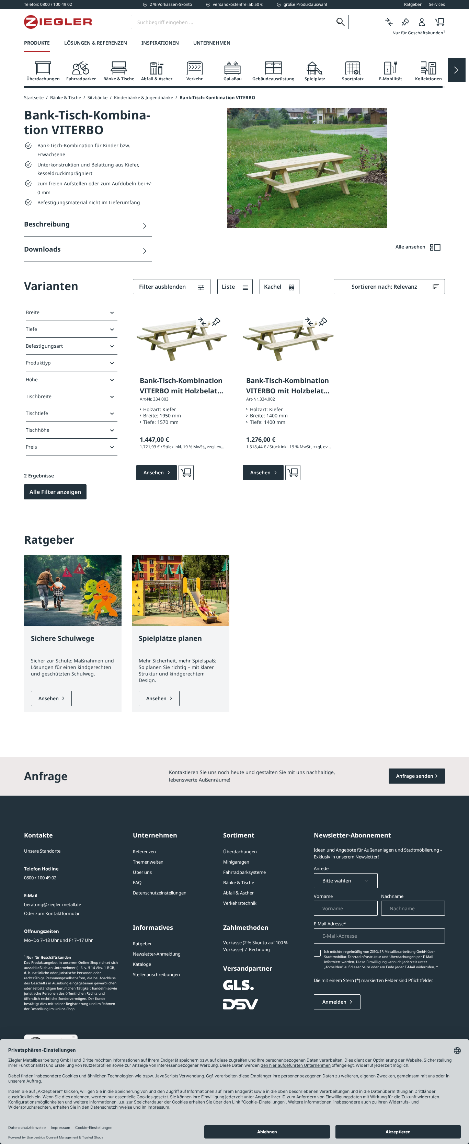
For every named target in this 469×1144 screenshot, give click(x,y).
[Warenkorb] (437, 22)
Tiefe (31, 329)
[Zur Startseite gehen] (58, 22)
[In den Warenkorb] (186, 472)
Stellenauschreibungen (156, 974)
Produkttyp (38, 362)
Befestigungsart (44, 346)
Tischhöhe (37, 430)
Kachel (273, 286)
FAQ (137, 882)
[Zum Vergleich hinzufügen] (202, 321)
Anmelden (335, 1001)
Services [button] (437, 4)
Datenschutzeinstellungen (159, 893)
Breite (32, 312)
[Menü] (73, 1039)
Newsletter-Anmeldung (157, 954)
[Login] (422, 22)
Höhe (32, 379)
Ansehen (49, 698)
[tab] (43, 71)
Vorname (323, 896)
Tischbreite (39, 396)
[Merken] (405, 22)
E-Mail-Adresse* (330, 924)
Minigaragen (236, 862)
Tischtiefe (37, 413)
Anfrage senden (414, 776)
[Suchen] (340, 22)
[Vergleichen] (389, 22)
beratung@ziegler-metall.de (52, 904)
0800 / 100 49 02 (40, 878)
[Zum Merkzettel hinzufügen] (216, 321)
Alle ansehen (411, 246)
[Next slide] (457, 70)
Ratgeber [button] (413, 4)
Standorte (50, 851)
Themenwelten (148, 862)
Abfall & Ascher (238, 893)
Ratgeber (142, 943)
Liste (229, 286)
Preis (31, 446)
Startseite (34, 97)
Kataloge (142, 964)
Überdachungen (240, 851)
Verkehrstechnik (239, 903)
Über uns (142, 872)
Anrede (321, 868)
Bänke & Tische (238, 882)
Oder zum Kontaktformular (52, 913)
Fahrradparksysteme (244, 872)
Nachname (392, 896)
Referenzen (144, 851)
